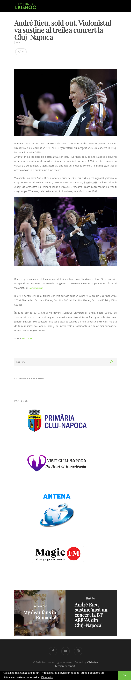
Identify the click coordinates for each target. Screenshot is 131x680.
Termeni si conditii (65, 666)
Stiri (18, 42)
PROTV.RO (27, 338)
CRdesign (92, 662)
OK (124, 675)
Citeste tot (47, 677)
